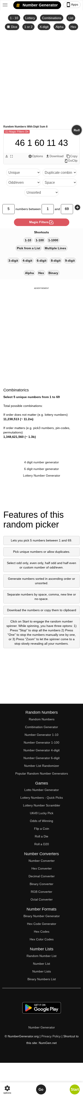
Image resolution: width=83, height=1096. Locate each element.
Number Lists (41, 971)
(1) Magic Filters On (17, 131)
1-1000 (53, 240)
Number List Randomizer (41, 765)
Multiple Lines (55, 248)
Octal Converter (42, 899)
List (70, 18)
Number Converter (42, 860)
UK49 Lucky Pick (41, 813)
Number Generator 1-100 (41, 742)
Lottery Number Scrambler (41, 805)
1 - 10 (14, 18)
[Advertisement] (41, 77)
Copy (71, 156)
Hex (73, 27)
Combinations (51, 18)
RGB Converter (41, 891)
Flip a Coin (41, 828)
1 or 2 (28, 27)
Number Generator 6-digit (41, 758)
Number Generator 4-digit (41, 750)
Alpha (60, 27)
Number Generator (39, 5)
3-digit (13, 260)
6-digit (41, 260)
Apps (72, 4)
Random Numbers (41, 719)
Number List (41, 963)
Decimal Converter (42, 876)
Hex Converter (41, 868)
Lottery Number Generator (41, 475)
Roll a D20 (41, 844)
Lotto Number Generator (41, 790)
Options (35, 156)
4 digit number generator (41, 462)
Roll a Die (41, 836)
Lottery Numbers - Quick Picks (41, 797)
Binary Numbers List (41, 979)
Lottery (30, 18)
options (7, 1089)
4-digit (27, 260)
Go (41, 1089)
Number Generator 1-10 (41, 734)
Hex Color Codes (42, 939)
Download (55, 156)
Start (75, 1089)
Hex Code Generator (41, 924)
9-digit (70, 260)
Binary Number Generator (41, 916)
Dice (12, 27)
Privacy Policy (51, 1036)
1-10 (28, 240)
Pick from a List (28, 248)
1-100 (40, 240)
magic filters (41, 222)
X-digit (44, 27)
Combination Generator (41, 727)
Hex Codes (41, 931)
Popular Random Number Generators (41, 773)
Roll (77, 130)
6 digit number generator (41, 469)
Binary (53, 273)
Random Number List (41, 956)
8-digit (56, 260)
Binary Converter (41, 884)
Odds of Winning (41, 821)
